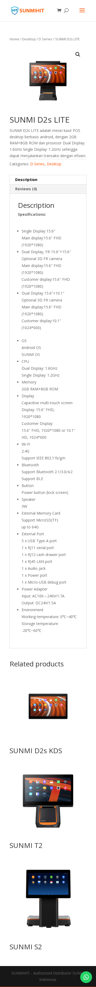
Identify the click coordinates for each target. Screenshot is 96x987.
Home (14, 39)
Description (26, 179)
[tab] (48, 179)
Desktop (29, 39)
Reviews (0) (26, 188)
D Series (45, 39)
